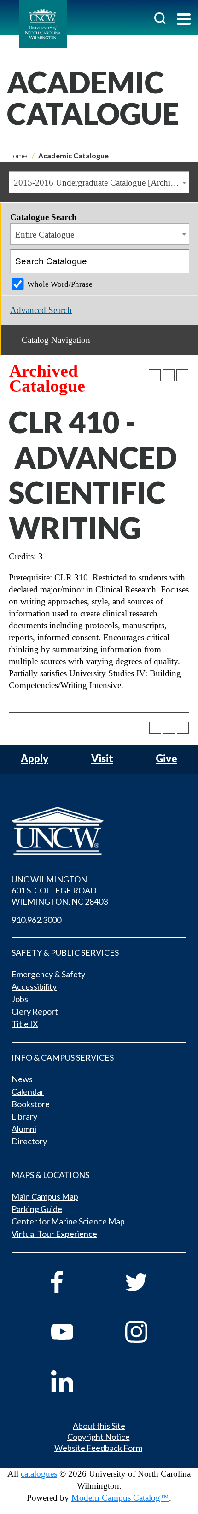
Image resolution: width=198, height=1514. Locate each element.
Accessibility (34, 986)
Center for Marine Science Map (68, 1221)
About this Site (99, 1426)
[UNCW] (43, 24)
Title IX (25, 1024)
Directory (29, 1141)
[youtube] (75, 1332)
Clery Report (35, 1011)
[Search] (177, 261)
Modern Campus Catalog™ (120, 1497)
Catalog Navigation (56, 340)
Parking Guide (37, 1209)
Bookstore (31, 1104)
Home (17, 155)
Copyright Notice (98, 1437)
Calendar (28, 1091)
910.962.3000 (36, 920)
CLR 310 (71, 577)
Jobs (20, 999)
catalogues (39, 1474)
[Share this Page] (155, 375)
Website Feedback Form (98, 1448)
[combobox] (99, 182)
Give (166, 759)
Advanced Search (41, 310)
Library (24, 1116)
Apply (34, 759)
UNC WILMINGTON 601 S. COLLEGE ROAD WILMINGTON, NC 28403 (60, 890)
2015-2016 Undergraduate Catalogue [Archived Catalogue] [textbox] (101, 182)
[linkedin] (75, 1381)
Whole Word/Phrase (60, 284)
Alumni (24, 1129)
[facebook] (75, 1282)
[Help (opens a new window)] (182, 375)
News (22, 1079)
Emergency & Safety (48, 974)
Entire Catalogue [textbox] (44, 234)
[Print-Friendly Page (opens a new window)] (169, 375)
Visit (102, 759)
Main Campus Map (45, 1196)
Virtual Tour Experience (54, 1234)
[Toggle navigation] (183, 20)
